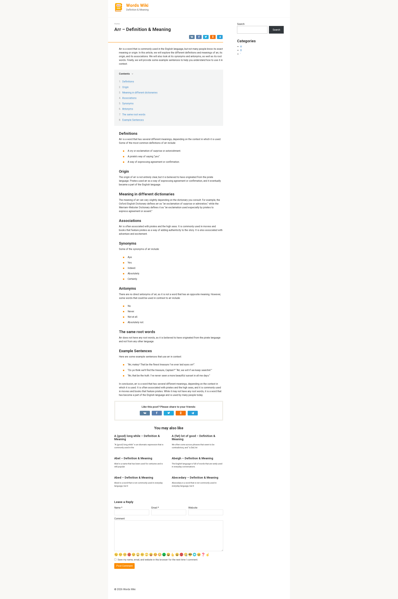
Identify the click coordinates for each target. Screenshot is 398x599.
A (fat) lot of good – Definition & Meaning (193, 437)
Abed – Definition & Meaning (133, 477)
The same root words (133, 114)
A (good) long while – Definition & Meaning (137, 437)
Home (117, 24)
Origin (125, 87)
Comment (119, 518)
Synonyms (128, 103)
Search (241, 24)
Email (155, 507)
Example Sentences (133, 119)
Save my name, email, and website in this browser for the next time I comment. (158, 559)
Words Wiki (137, 5)
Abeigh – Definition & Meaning (192, 458)
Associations (129, 98)
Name (118, 507)
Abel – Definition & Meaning (133, 458)
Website (192, 507)
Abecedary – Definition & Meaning (195, 477)
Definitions (128, 81)
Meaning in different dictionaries (139, 92)
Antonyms (127, 108)
